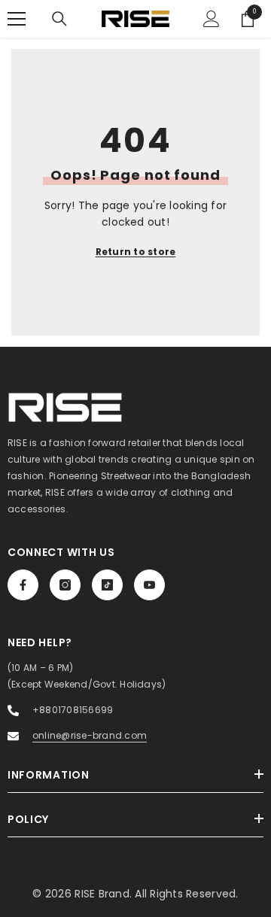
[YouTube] (149, 584)
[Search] (59, 19)
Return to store (136, 251)
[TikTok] (107, 584)
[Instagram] (65, 584)
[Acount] (211, 19)
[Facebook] (23, 584)
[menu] (17, 19)
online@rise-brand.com (89, 735)
